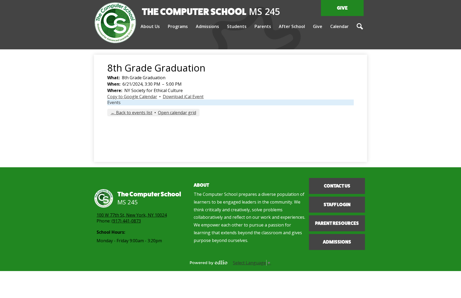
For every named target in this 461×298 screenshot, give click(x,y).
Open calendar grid (177, 113)
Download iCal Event (183, 97)
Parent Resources (337, 223)
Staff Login (337, 204)
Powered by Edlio (208, 262)
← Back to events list (131, 113)
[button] (150, 26)
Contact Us (337, 186)
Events (114, 102)
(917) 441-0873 (126, 221)
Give (342, 8)
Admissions (337, 242)
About (201, 185)
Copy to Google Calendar (132, 97)
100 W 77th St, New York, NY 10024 (132, 215)
